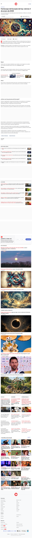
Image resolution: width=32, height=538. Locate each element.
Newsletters (3, 529)
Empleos (17, 527)
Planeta (17, 506)
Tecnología (17, 509)
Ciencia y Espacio (3, 501)
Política (2, 397)
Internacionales (25, 397)
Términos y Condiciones (14, 534)
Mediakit (3, 525)
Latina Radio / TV (18, 514)
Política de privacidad (21, 534)
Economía (13, 397)
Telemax (17, 516)
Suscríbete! (28, 239)
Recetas (2, 509)
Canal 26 (4, 16)
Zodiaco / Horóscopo (4, 135)
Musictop (2, 518)
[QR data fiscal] (27, 531)
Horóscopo (17, 505)
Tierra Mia (2, 516)
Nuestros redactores (3, 527)
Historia (2, 505)
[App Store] (19, 531)
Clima (17, 501)
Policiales (2, 508)
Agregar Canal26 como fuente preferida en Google (26, 16)
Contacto (17, 522)
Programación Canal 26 (19, 525)
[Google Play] (24, 531)
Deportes (2, 502)
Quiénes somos (3, 522)
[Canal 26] (16, 494)
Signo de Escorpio (12, 135)
